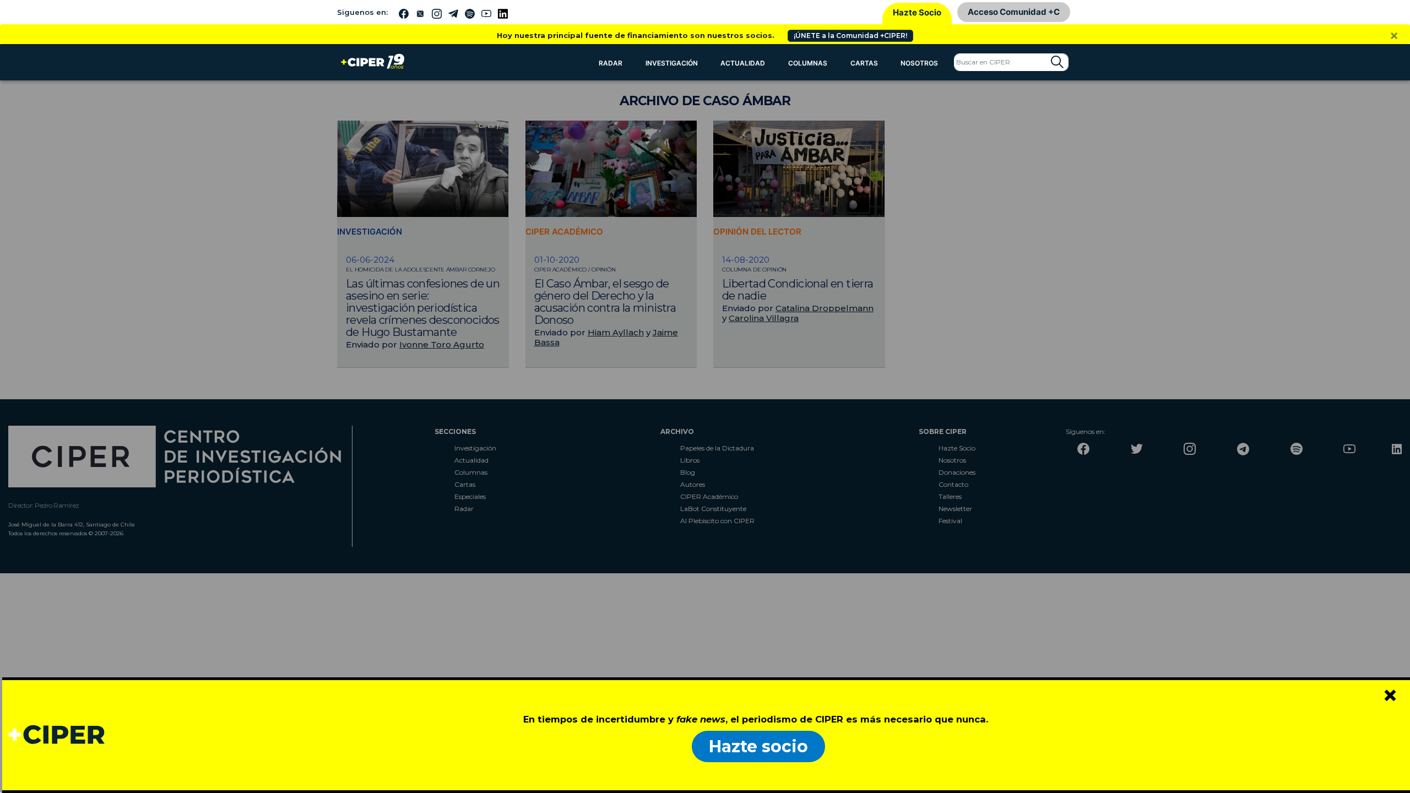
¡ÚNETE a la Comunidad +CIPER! (850, 35)
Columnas (807, 63)
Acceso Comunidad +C (1014, 12)
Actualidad (742, 63)
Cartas (864, 63)
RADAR (610, 63)
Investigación (672, 63)
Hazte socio (758, 746)
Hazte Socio (917, 12)
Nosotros (919, 63)
